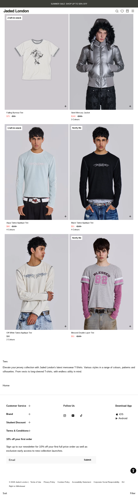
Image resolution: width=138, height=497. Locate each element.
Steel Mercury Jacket (80, 113)
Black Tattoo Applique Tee (82, 223)
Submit (87, 460)
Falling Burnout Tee (14, 113)
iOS (121, 414)
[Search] (117, 11)
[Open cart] (127, 11)
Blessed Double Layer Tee (82, 333)
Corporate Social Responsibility (106, 482)
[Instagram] (64, 415)
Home (6, 385)
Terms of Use (35, 482)
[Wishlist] (122, 11)
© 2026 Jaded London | (19, 482)
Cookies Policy (64, 482)
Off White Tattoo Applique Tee (19, 333)
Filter (132, 493)
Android (123, 418)
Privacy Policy (49, 482)
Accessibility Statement (81, 482)
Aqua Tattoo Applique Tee (17, 223)
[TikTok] (81, 415)
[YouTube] (73, 415)
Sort (5, 493)
